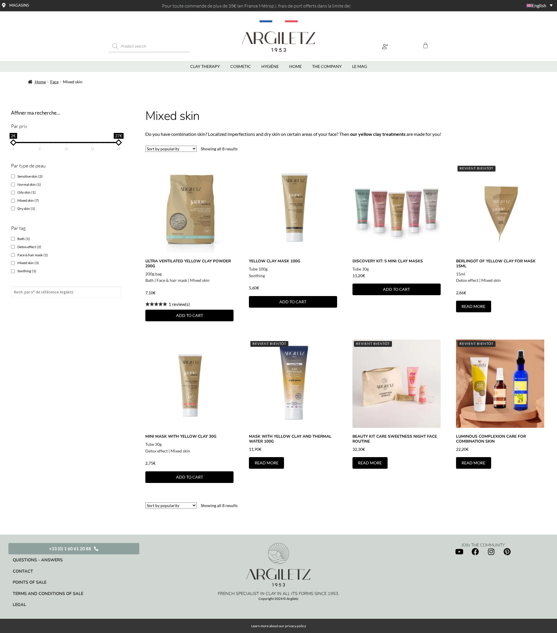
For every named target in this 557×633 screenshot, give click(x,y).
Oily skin (26, 192)
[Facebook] (475, 551)
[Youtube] (459, 551)
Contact (23, 571)
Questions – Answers (38, 560)
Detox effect (467, 280)
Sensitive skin (30, 176)
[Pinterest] (507, 551)
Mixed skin (199, 280)
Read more (473, 306)
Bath (149, 280)
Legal (19, 604)
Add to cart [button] (189, 315)
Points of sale (29, 582)
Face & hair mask (172, 280)
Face (54, 81)
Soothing (257, 275)
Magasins (19, 5)
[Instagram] (491, 551)
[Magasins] (3, 5)
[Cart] (425, 45)
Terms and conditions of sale (48, 593)
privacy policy (295, 626)
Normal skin (29, 184)
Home (40, 81)
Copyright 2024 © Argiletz (278, 598)
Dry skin (26, 208)
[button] (385, 46)
